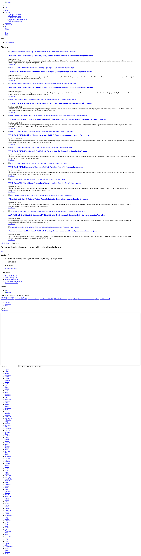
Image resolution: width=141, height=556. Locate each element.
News (6, 26)
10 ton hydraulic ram (60, 299)
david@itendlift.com (11, 268)
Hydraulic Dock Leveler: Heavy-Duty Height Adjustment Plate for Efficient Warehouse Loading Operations (50, 55)
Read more (11, 64)
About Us (8, 23)
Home (6, 10)
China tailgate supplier (7, 299)
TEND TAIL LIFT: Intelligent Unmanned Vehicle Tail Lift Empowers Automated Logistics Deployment (48, 135)
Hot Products (5, 297)
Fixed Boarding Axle (14, 16)
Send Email (4, 310)
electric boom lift (105, 299)
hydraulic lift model (21, 299)
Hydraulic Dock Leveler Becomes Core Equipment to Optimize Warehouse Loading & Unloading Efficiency (50, 87)
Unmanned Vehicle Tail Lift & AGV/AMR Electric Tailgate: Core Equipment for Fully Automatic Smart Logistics (52, 231)
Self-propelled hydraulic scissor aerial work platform (83, 299)
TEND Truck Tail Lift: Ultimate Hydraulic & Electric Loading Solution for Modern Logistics (44, 183)
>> (11, 243)
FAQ (6, 28)
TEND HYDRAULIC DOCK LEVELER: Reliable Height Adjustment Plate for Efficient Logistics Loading (50, 103)
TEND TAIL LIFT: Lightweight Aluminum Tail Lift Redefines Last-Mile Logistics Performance (45, 167)
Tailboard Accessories (15, 21)
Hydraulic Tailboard (14, 14)
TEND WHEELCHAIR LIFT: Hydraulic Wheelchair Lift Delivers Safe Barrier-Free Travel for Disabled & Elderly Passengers (57, 119)
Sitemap (12, 297)
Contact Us (8, 30)
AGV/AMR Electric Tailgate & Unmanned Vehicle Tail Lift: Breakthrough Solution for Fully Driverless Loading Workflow (56, 215)
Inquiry (3, 251)
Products (7, 12)
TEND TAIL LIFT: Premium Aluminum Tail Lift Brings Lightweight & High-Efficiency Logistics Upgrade (50, 71)
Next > (7, 243)
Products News (9, 42)
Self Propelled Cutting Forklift (17, 19)
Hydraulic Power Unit (15, 17)
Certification (8, 24)
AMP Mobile (20, 297)
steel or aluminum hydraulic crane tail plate (40, 299)
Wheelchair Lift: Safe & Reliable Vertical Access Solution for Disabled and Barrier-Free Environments (48, 199)
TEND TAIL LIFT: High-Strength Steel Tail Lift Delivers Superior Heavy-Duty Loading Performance (48, 151)
